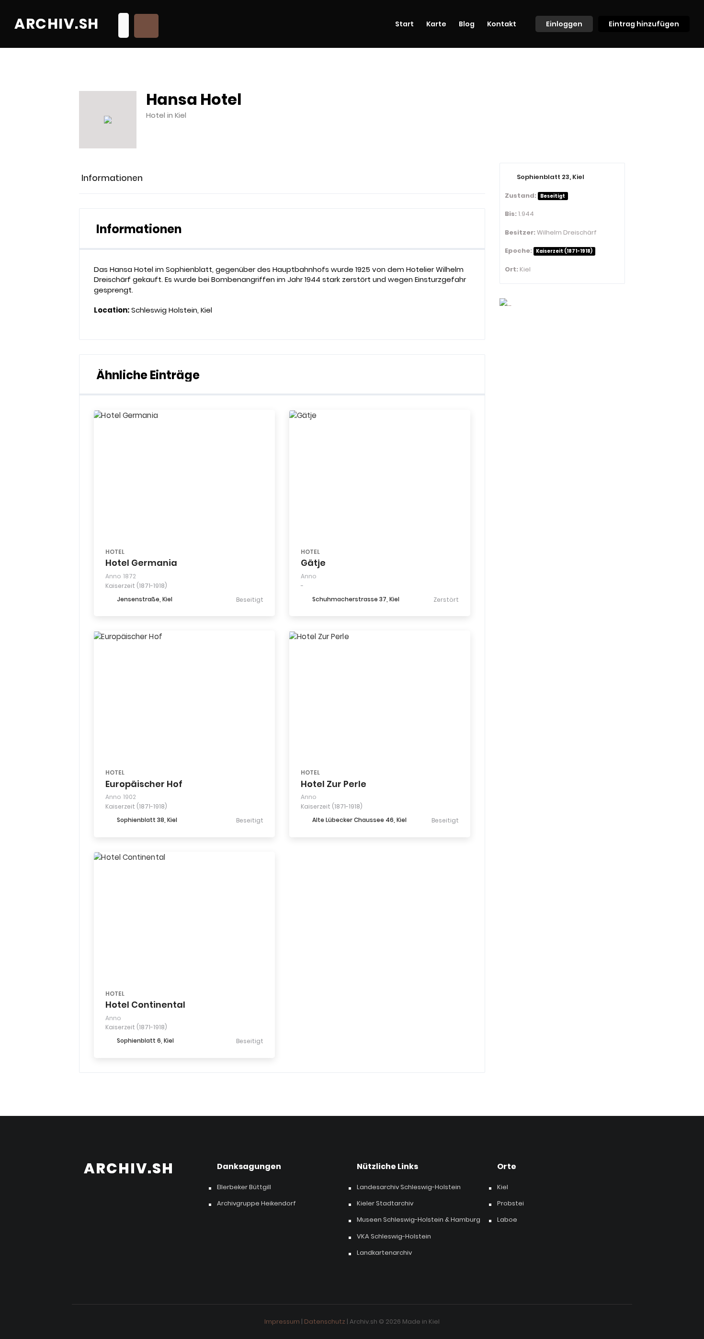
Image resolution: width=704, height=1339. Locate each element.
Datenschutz (324, 1321)
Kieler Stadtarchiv (385, 1203)
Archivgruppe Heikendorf (256, 1203)
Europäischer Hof (143, 784)
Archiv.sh (56, 24)
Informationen (112, 178)
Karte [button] (436, 24)
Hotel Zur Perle (333, 784)
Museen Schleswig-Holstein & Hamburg (418, 1219)
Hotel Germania (141, 563)
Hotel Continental (145, 1005)
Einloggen (564, 24)
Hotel (115, 552)
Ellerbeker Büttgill (244, 1187)
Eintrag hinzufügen (644, 24)
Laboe (507, 1219)
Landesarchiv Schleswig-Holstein (409, 1187)
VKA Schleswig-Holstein (394, 1236)
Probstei (510, 1203)
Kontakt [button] (501, 24)
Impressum (282, 1321)
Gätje (313, 563)
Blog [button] (467, 24)
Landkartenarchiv (384, 1253)
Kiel (502, 1187)
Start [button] (404, 24)
